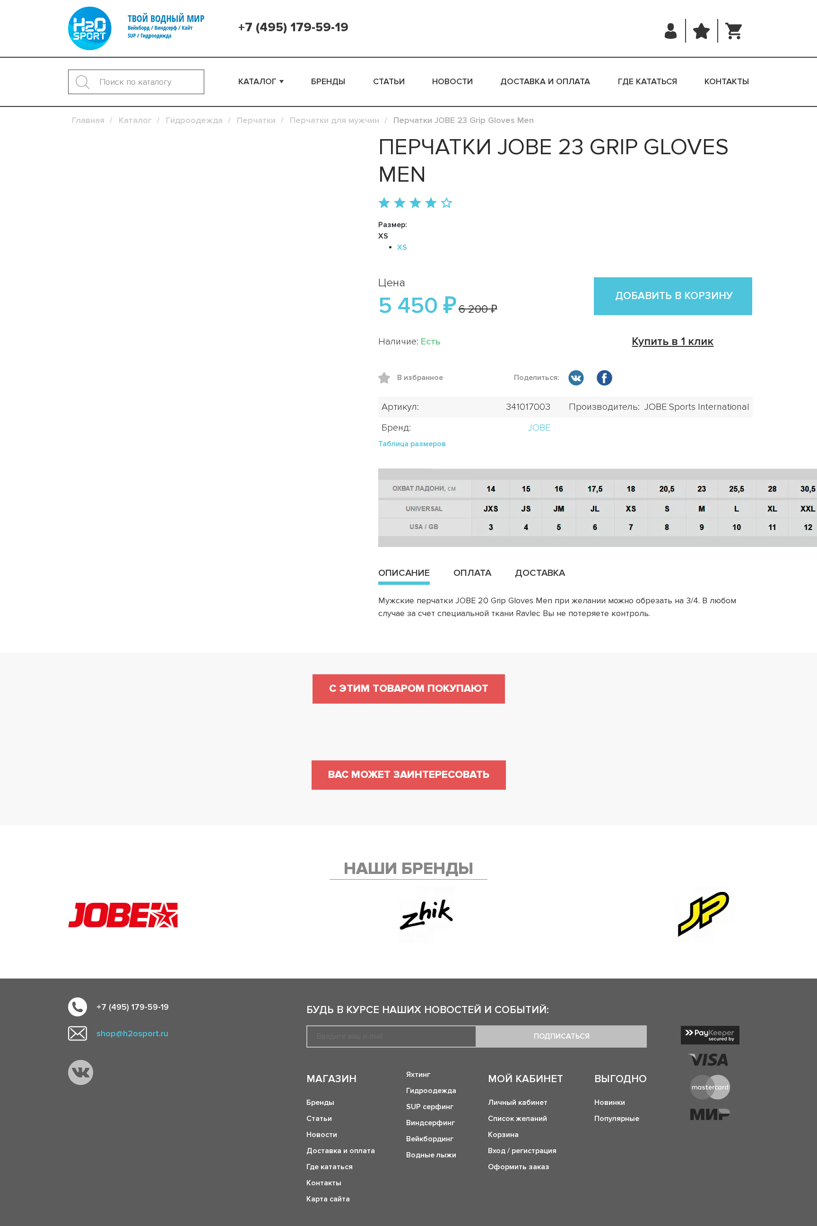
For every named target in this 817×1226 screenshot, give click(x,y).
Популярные (616, 1118)
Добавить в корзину (674, 296)
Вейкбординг (429, 1139)
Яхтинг (418, 1074)
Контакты (726, 81)
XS (402, 247)
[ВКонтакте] (576, 379)
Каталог (257, 81)
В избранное (387, 378)
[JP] (703, 914)
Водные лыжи (431, 1155)
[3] (415, 203)
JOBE (539, 427)
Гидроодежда (431, 1090)
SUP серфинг (429, 1106)
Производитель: (604, 407)
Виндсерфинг (430, 1123)
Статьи (389, 81)
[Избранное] (701, 31)
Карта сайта (328, 1199)
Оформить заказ (518, 1167)
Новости (452, 81)
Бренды (328, 81)
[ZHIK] (427, 914)
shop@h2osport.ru (132, 1033)
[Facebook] (604, 379)
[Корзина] (733, 31)
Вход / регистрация (522, 1150)
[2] (400, 203)
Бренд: (396, 427)
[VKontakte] (80, 1072)
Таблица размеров (412, 444)
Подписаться (562, 1036)
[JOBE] (132, 915)
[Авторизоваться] (671, 31)
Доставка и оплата (545, 81)
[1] (384, 203)
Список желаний (517, 1118)
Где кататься (647, 81)
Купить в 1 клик (672, 341)
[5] (446, 203)
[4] (431, 203)
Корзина (503, 1134)
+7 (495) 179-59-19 (293, 27)
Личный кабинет (518, 1102)
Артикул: (400, 407)
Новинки (609, 1102)
